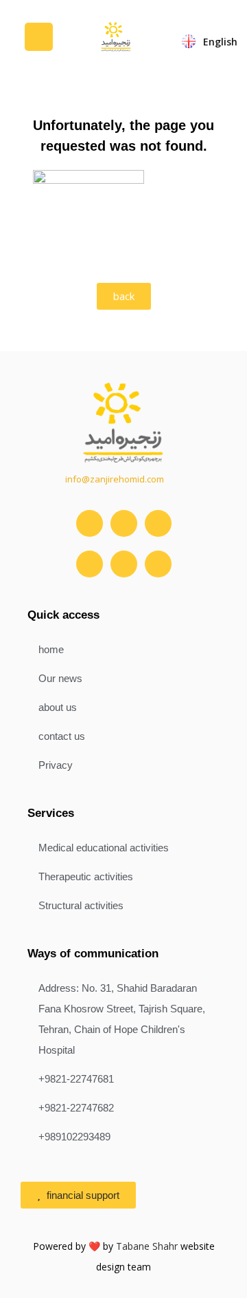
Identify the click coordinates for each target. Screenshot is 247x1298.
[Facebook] (89, 564)
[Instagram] (89, 523)
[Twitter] (123, 523)
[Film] (158, 564)
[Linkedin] (123, 564)
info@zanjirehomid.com (114, 479)
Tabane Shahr (147, 1246)
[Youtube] (158, 523)
